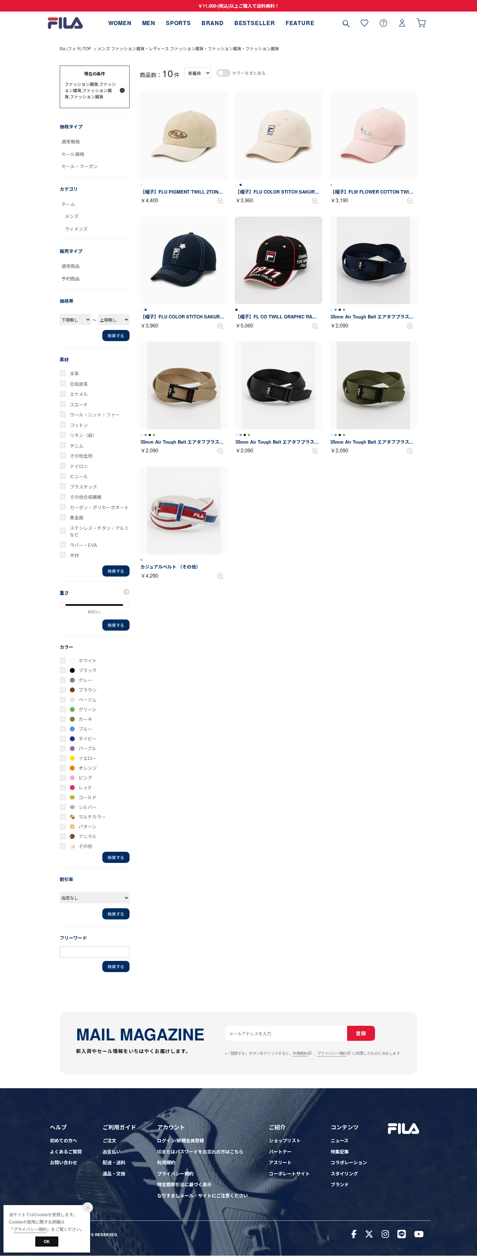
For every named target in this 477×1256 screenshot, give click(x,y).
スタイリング (344, 1173)
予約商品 (70, 278)
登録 (361, 1033)
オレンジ (88, 768)
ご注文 (109, 1140)
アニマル (88, 836)
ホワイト (88, 660)
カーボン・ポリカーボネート (99, 507)
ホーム (68, 204)
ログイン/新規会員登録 (180, 1140)
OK (47, 1241)
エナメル (79, 394)
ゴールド (88, 797)
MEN (148, 23)
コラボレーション (349, 1162)
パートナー (280, 1151)
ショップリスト (285, 1140)
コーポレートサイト (289, 1173)
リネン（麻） (83, 435)
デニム (76, 445)
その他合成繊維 (86, 497)
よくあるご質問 (66, 1151)
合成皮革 (79, 384)
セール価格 (72, 154)
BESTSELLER (254, 23)
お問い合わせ (63, 1162)
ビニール (79, 476)
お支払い (112, 1151)
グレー (85, 680)
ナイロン (79, 466)
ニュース (339, 1140)
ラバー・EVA (83, 545)
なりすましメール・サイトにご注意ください (202, 1195)
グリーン (87, 709)
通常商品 (70, 266)
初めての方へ (63, 1140)
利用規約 (300, 1053)
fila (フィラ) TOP (75, 48)
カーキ (85, 719)
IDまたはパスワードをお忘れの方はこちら (200, 1151)
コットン (79, 425)
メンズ (72, 216)
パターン (87, 826)
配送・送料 (114, 1162)
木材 (74, 555)
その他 (85, 846)
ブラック (88, 670)
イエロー (88, 758)
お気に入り (364, 23)
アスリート (280, 1162)
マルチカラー (92, 816)
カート (421, 23)
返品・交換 (114, 1173)
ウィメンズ (76, 228)
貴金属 (76, 517)
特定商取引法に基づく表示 (184, 1184)
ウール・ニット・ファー (95, 414)
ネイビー (88, 738)
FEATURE (300, 23)
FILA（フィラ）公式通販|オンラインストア (65, 23)
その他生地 (81, 455)
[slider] (62, 605)
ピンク (85, 777)
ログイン (402, 23)
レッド (85, 787)
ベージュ (87, 699)
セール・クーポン (79, 166)
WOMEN (120, 23)
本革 (74, 373)
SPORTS (178, 23)
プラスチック (83, 486)
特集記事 (340, 1151)
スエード (79, 404)
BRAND (212, 23)
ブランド (340, 1184)
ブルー (85, 728)
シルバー (88, 807)
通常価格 (70, 141)
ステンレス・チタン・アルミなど (99, 531)
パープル (87, 748)
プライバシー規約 (331, 1053)
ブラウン (88, 689)
